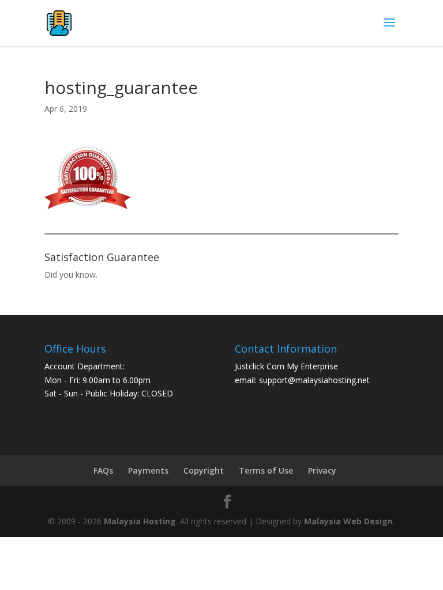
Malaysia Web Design (348, 521)
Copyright (203, 470)
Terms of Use (266, 470)
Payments (148, 470)
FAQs (103, 470)
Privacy (322, 470)
